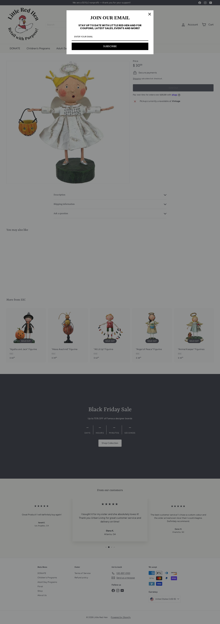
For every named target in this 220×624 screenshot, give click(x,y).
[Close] (149, 14)
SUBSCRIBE (110, 46)
